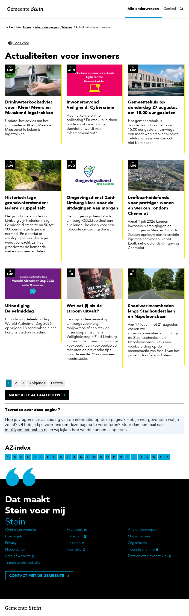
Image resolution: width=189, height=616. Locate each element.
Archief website (18, 556)
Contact (169, 9)
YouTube (74, 549)
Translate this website (22, 563)
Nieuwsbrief (15, 549)
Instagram (75, 536)
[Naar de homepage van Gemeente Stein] (25, 9)
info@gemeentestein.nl (26, 430)
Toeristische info (141, 549)
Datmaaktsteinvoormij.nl (148, 556)
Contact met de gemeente (36, 575)
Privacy (11, 543)
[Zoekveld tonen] (181, 9)
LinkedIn (74, 543)
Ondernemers (139, 536)
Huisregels (14, 536)
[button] (18, 43)
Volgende (37, 383)
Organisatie (137, 543)
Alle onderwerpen (143, 8)
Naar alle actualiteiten (34, 395)
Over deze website (20, 530)
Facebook (75, 530)
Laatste (57, 383)
